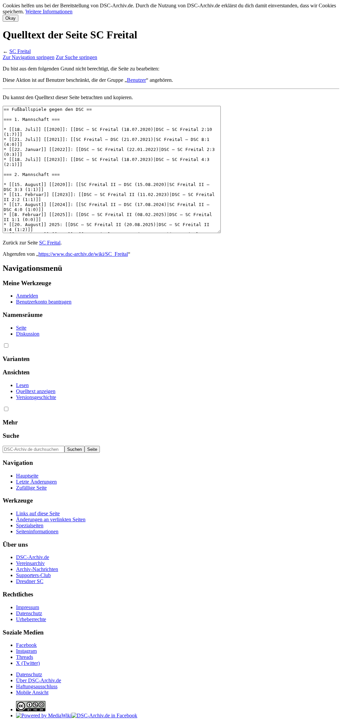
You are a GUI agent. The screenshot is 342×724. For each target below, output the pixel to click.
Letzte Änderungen (36, 482)
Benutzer (136, 80)
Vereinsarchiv (30, 563)
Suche (11, 435)
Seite (21, 328)
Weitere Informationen (48, 11)
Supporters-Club (33, 575)
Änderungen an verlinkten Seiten (51, 519)
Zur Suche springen (76, 57)
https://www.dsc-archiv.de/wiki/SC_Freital (83, 254)
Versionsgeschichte (36, 397)
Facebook (26, 645)
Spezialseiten (29, 525)
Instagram (26, 651)
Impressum (27, 607)
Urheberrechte (31, 619)
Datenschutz (29, 613)
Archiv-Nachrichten (37, 569)
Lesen (22, 385)
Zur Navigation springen (28, 57)
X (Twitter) (28, 663)
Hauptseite (27, 476)
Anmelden (27, 296)
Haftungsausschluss (36, 686)
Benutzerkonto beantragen (43, 302)
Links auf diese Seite (38, 513)
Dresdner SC (29, 581)
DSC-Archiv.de (32, 557)
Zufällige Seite (31, 488)
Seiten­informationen (37, 531)
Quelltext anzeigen (35, 391)
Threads (24, 657)
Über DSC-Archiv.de (38, 680)
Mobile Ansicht (32, 692)
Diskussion (27, 334)
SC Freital (20, 51)
